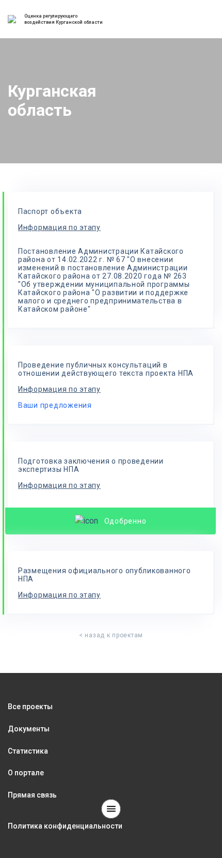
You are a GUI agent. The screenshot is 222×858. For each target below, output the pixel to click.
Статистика (28, 751)
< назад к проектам (111, 635)
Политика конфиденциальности (65, 826)
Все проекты (30, 706)
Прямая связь (32, 795)
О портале (26, 773)
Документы (29, 729)
